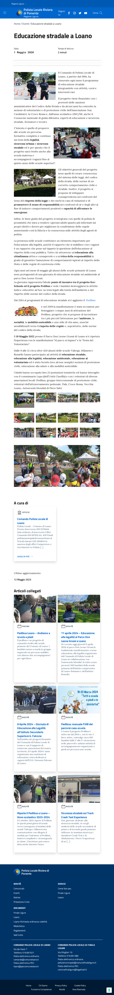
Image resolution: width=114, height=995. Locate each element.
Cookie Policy (80, 985)
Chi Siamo (43, 985)
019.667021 (28, 952)
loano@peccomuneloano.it (26, 966)
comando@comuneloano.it (26, 959)
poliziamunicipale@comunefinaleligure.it (77, 962)
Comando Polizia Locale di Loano (32, 945)
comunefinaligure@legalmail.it (72, 969)
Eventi (25, 24)
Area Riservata (78, 989)
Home (17, 24)
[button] (19, 4)
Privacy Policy (61, 985)
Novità (62, 989)
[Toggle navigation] (4, 12)
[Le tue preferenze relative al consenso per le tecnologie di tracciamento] (109, 990)
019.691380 (72, 955)
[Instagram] (73, 12)
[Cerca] (101, 13)
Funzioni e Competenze (41, 989)
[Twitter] (79, 12)
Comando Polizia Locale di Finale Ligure (76, 946)
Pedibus (90, 300)
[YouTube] (84, 12)
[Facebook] (68, 12)
